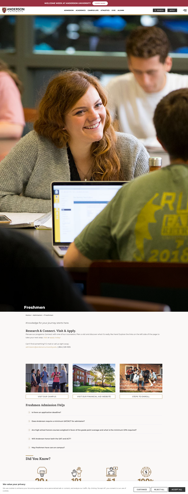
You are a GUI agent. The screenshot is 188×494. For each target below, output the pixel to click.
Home (28, 315)
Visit (45, 338)
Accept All (177, 489)
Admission (37, 315)
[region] (94, 487)
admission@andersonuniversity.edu (41, 347)
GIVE (113, 10)
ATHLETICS (105, 10)
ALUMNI (121, 10)
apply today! (55, 338)
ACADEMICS (81, 10)
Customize (142, 489)
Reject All (159, 489)
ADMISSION (69, 10)
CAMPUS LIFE (93, 10)
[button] (94, 412)
